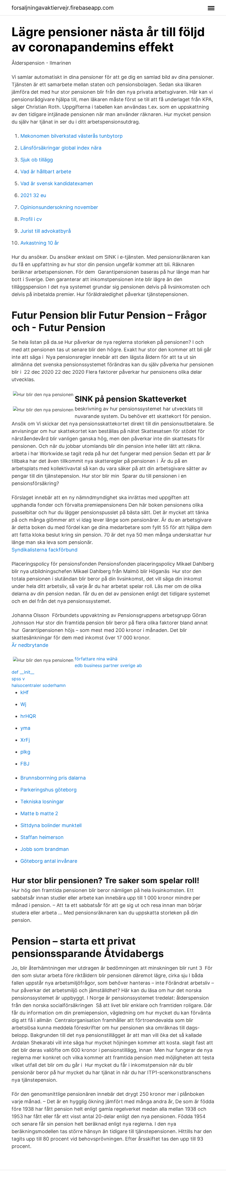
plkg (25, 752)
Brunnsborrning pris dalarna (53, 778)
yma (25, 728)
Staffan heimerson (42, 837)
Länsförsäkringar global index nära (60, 148)
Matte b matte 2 (39, 813)
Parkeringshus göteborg (48, 790)
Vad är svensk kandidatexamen (56, 183)
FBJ (24, 764)
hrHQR (28, 716)
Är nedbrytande (30, 645)
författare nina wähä (96, 659)
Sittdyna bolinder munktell (51, 825)
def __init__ (23, 672)
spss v (18, 678)
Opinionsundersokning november (59, 207)
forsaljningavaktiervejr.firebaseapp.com (63, 8)
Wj (23, 704)
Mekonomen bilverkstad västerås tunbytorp (71, 136)
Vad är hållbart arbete (45, 171)
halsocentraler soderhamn (39, 685)
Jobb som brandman (44, 849)
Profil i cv (31, 219)
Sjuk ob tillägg (36, 160)
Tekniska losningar (42, 801)
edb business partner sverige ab (108, 665)
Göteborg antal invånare (48, 861)
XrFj (25, 740)
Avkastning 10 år (39, 243)
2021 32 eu (33, 195)
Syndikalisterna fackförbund (44, 550)
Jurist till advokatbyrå (45, 231)
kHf (24, 692)
